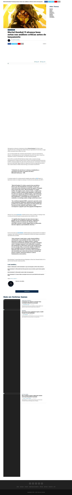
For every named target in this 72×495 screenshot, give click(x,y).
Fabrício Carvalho (16, 39)
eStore (51, 9)
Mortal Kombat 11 (13, 278)
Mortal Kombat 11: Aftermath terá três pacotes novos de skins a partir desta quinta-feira (26, 269)
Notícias (46, 486)
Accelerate (52, 13)
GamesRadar (20, 232)
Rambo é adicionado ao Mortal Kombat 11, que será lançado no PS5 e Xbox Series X (26, 266)
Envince (51, 8)
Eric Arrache (25, 314)
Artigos (26, 486)
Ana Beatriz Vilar (26, 304)
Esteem (51, 15)
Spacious (51, 12)
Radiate (51, 14)
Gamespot (19, 214)
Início (18, 486)
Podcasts (51, 486)
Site (54, 486)
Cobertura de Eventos (34, 486)
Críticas (41, 486)
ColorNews (52, 17)
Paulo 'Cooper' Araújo (27, 398)
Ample (51, 10)
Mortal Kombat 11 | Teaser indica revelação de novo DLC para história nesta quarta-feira (26, 275)
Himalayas (52, 16)
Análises (22, 486)
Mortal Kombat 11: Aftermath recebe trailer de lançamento (20, 272)
